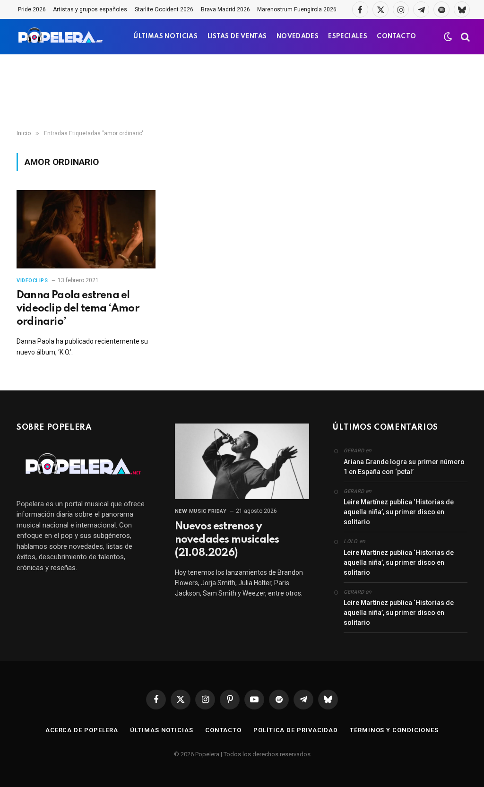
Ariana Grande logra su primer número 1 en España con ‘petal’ (404, 467)
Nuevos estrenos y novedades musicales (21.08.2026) (227, 539)
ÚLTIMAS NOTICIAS (165, 37)
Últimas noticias (161, 730)
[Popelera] (61, 36)
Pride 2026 (32, 9)
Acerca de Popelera (81, 730)
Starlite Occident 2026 (164, 9)
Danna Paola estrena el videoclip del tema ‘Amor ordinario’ (78, 308)
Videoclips (32, 280)
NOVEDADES (298, 37)
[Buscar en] (464, 36)
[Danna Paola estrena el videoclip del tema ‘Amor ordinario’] (86, 229)
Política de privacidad (295, 730)
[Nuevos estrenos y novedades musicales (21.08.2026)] (242, 461)
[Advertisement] (242, 92)
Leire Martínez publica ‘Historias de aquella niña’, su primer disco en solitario (399, 512)
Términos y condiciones (394, 730)
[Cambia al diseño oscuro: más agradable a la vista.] (448, 37)
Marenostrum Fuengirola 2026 (297, 9)
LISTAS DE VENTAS (237, 37)
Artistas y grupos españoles (90, 9)
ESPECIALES (347, 37)
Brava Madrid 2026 (225, 9)
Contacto (223, 730)
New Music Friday (201, 511)
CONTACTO (396, 37)
